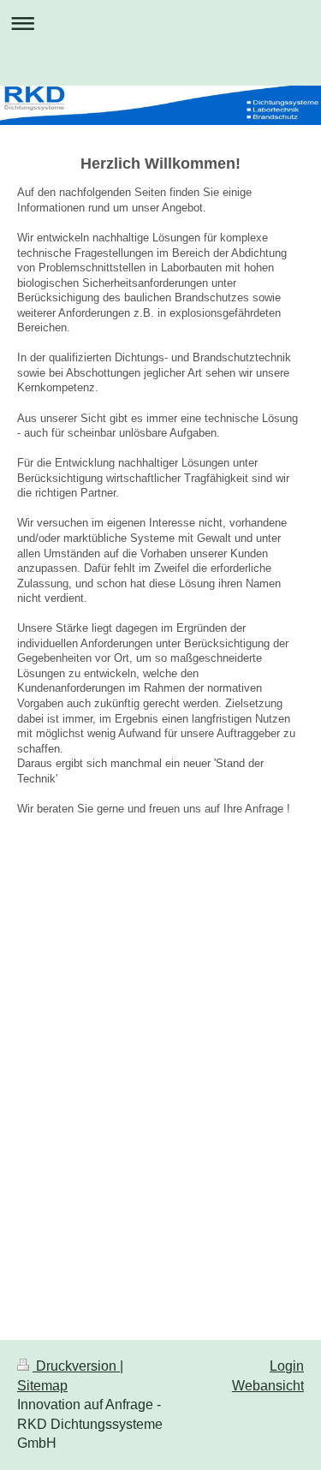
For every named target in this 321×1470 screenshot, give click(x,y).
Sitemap (42, 1385)
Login (287, 1366)
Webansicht (268, 1385)
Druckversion (76, 1366)
